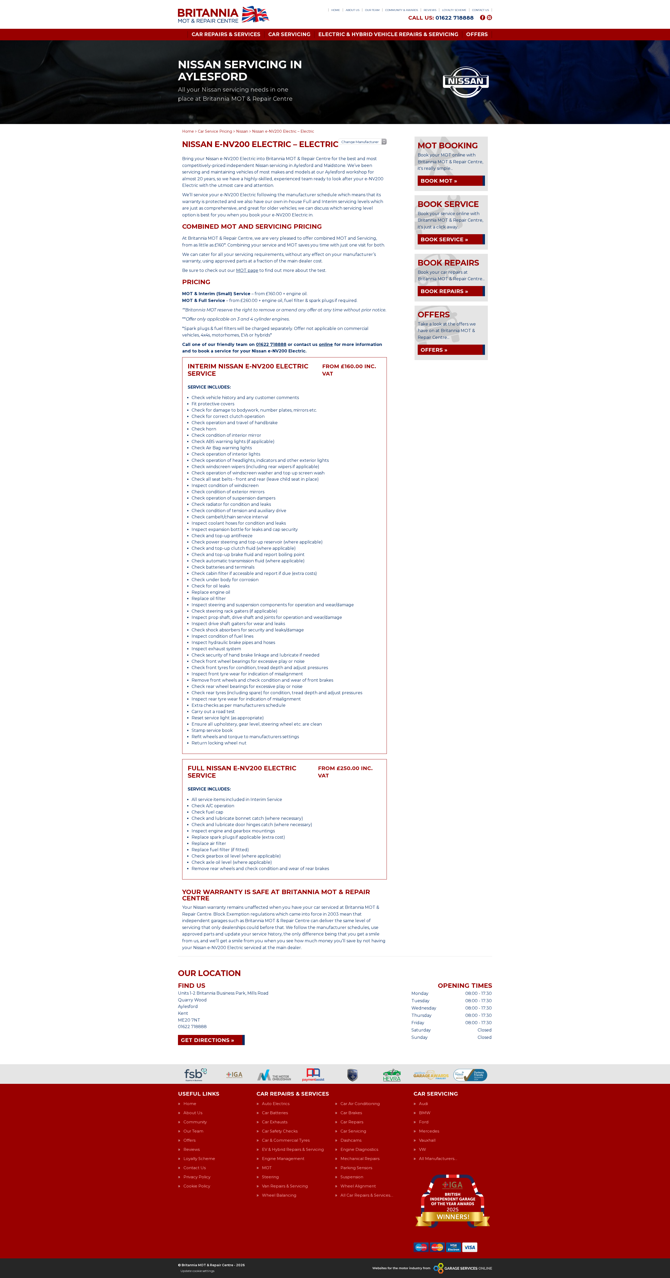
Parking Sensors (356, 1168)
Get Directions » (207, 1040)
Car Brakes (351, 1113)
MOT (267, 1168)
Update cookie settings (197, 1271)
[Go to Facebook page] (482, 17)
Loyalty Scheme (454, 10)
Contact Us (480, 10)
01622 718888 (441, 17)
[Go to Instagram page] (489, 17)
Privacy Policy (196, 1177)
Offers (477, 34)
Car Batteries (275, 1113)
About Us (352, 10)
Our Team (372, 10)
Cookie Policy (196, 1186)
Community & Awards (401, 10)
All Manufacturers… (438, 1159)
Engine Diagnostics (359, 1149)
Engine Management (283, 1159)
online (326, 344)
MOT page (247, 270)
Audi (423, 1104)
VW (422, 1149)
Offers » (434, 350)
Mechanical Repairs (359, 1159)
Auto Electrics (275, 1104)
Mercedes (429, 1131)
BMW (425, 1113)
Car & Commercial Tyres (286, 1140)
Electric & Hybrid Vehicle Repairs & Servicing (388, 34)
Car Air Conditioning (360, 1104)
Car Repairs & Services (226, 34)
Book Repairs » (444, 291)
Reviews (430, 10)
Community (195, 1122)
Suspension (351, 1177)
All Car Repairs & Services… (366, 1195)
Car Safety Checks (280, 1131)
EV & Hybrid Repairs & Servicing (293, 1149)
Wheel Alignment (358, 1186)
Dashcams (350, 1140)
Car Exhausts (274, 1122)
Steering (270, 1177)
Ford (423, 1122)
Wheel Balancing (279, 1195)
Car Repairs (351, 1122)
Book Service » (444, 239)
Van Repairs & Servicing (285, 1186)
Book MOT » (439, 181)
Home (335, 10)
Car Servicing (289, 34)
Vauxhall (427, 1140)
